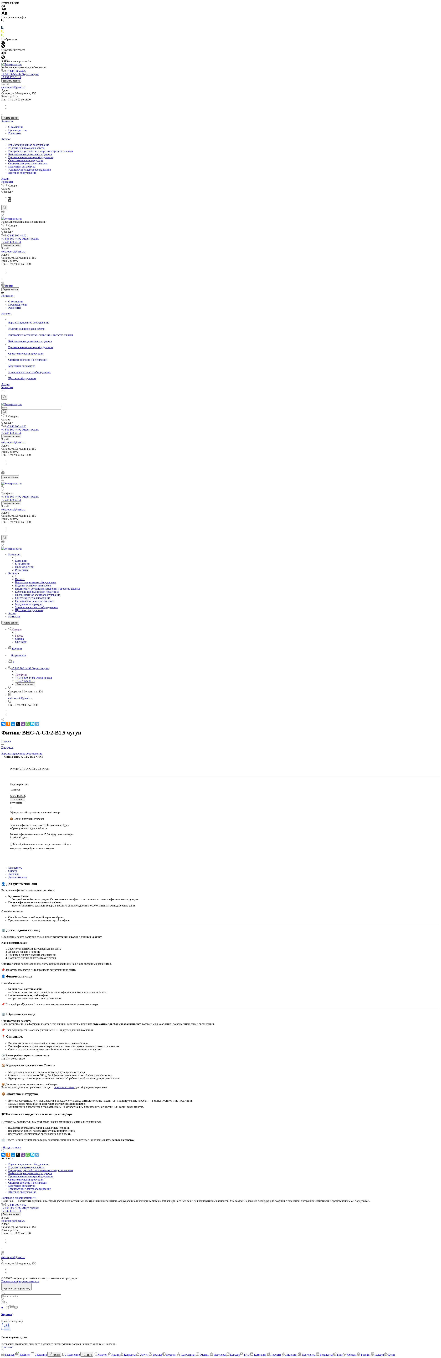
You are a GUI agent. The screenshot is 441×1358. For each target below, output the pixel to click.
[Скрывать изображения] (3, 46)
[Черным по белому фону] (2, 20)
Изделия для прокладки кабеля (26, 147)
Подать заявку (10, 117)
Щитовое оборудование (22, 172)
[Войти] (2, 212)
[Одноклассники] (8, 724)
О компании (15, 126)
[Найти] (4, 411)
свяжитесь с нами (64, 1087)
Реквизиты (14, 133)
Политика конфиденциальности (20, 1281)
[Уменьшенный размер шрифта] (3, 5)
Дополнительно (17, 877)
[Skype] (32, 724)
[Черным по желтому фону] (2, 32)
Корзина (6, 1314)
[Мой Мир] (13, 724)
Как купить (15, 867)
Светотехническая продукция (25, 160)
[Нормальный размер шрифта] (3, 9)
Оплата (12, 870)
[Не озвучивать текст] (3, 58)
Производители (17, 130)
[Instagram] (9, 200)
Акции (5, 178)
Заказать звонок (11, 80)
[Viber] (23, 724)
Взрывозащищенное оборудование (28, 144)
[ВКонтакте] (9, 197)
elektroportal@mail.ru (13, 87)
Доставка (13, 874)
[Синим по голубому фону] (2, 28)
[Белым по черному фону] (2, 24)
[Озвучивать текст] (3, 53)
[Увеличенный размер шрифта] (4, 14)
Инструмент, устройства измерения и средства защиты (40, 151)
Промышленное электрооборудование (30, 157)
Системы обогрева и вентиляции (27, 163)
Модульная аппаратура (21, 166)
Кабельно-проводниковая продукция (30, 154)
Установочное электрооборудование (29, 169)
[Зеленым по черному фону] (2, 36)
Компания (7, 121)
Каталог (6, 139)
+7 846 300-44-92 (16, 71)
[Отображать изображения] (3, 42)
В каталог (7, 1347)
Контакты (7, 181)
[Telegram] (37, 724)
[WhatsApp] (27, 724)
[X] (18, 724)
